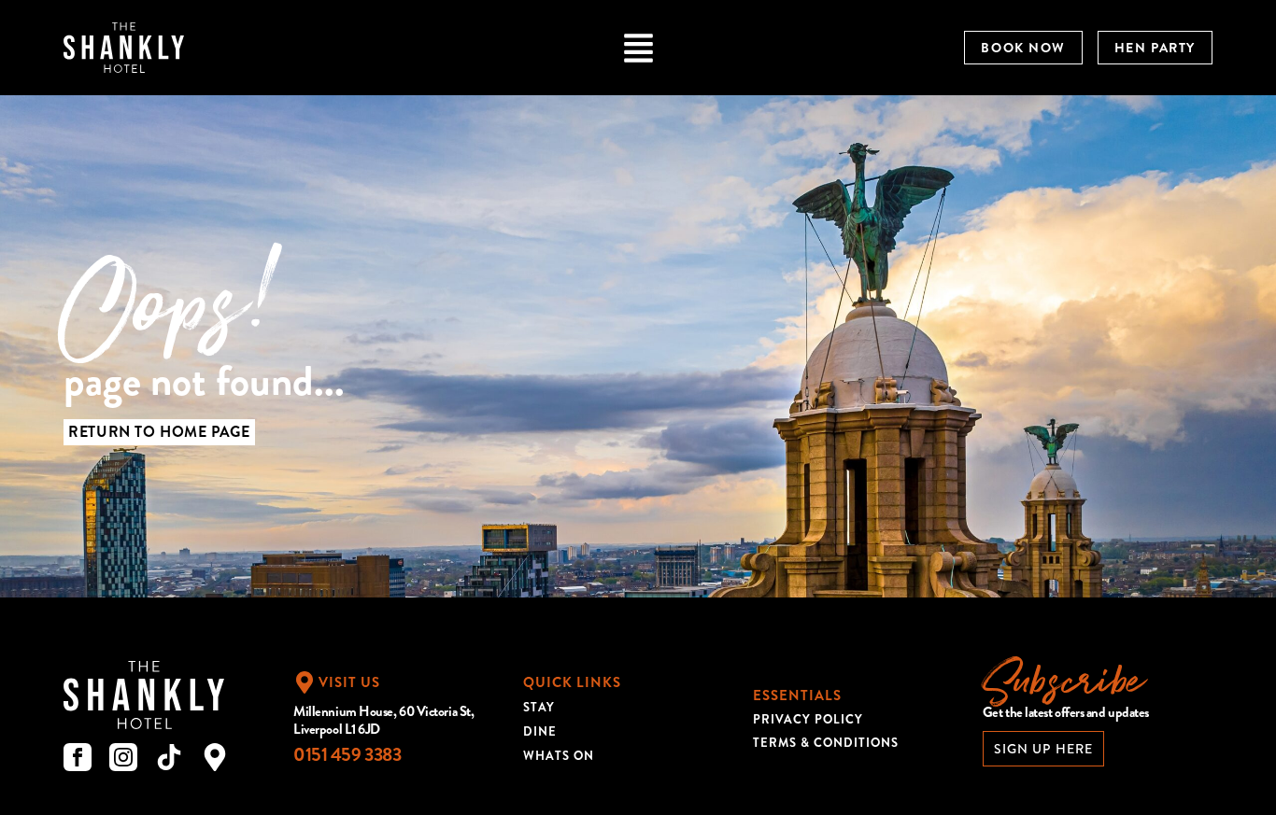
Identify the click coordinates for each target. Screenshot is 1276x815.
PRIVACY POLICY (808, 719)
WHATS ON (558, 756)
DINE (540, 731)
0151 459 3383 (347, 754)
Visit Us (349, 682)
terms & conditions (826, 743)
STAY (539, 707)
